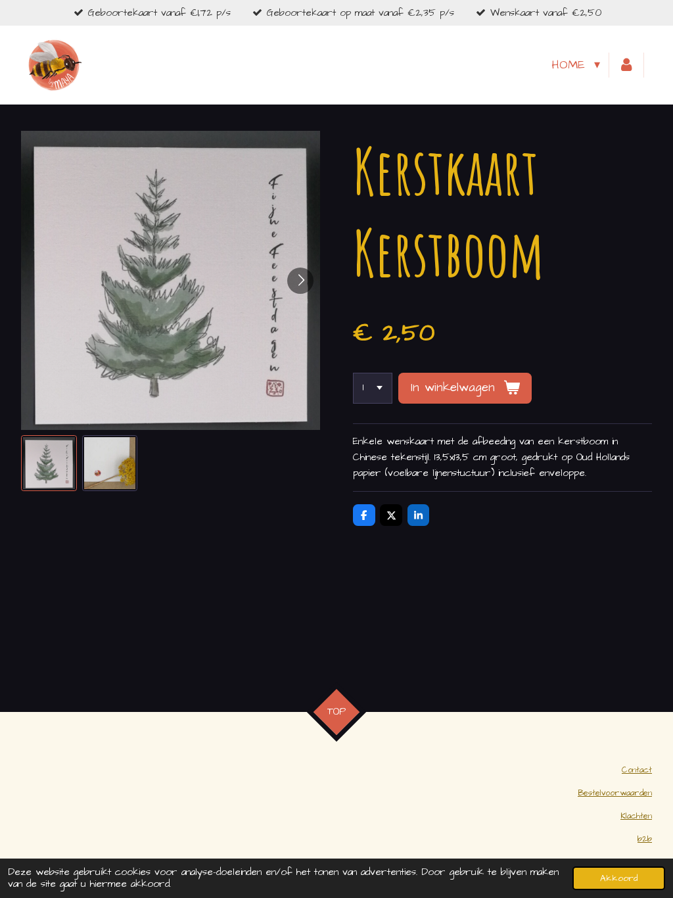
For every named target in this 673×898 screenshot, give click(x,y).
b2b (645, 839)
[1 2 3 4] (372, 388)
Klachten (636, 816)
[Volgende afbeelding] (300, 281)
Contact (637, 770)
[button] (49, 463)
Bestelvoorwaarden (615, 793)
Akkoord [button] (619, 878)
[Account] (626, 65)
